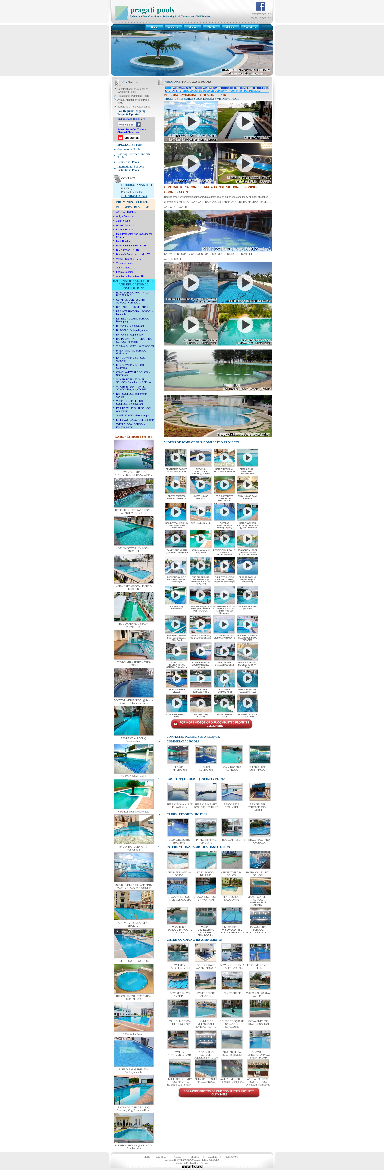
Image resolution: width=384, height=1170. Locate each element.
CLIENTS (195, 1157)
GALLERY (212, 1157)
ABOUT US (161, 1157)
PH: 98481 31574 (134, 196)
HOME (147, 1157)
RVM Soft (204, 1163)
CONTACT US (231, 1157)
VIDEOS (177, 1157)
